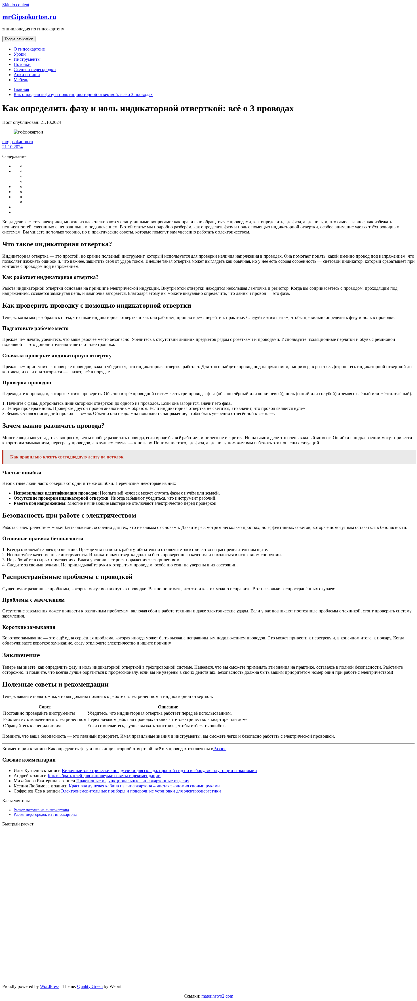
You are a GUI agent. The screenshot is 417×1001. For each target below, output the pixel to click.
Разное (219, 748)
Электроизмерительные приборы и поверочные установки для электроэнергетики (141, 791)
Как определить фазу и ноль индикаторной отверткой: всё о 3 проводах (83, 94)
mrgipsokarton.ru (17, 141)
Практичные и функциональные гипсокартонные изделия (132, 780)
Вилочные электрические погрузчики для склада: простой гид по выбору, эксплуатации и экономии (159, 770)
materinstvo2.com (217, 996)
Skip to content (15, 4)
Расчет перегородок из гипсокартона (45, 814)
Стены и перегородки (35, 69)
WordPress (49, 986)
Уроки (20, 54)
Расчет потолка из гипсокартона (41, 810)
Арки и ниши (27, 74)
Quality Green (90, 986)
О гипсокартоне (29, 49)
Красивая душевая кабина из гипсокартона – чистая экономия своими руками (144, 785)
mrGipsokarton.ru (29, 16)
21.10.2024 (12, 146)
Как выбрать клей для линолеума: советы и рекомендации (104, 775)
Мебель (21, 79)
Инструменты (27, 59)
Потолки (22, 64)
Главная (21, 89)
